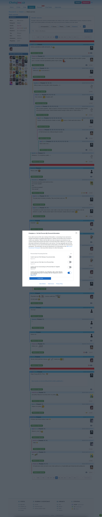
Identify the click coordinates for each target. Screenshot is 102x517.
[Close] (76, 233)
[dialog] (51, 259)
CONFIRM (40, 278)
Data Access (51, 283)
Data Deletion (42, 283)
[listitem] (51, 253)
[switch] (69, 257)
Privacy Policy (59, 283)
